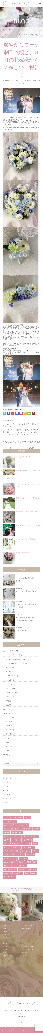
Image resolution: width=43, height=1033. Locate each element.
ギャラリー (6, 943)
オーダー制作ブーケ (28, 80)
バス (11, 851)
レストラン (7, 858)
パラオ (8, 726)
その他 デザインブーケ (24, 553)
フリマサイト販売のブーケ (14, 659)
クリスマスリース (21, 630)
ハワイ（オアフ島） (12, 692)
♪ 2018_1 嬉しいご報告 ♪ (23, 457)
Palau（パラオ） (11, 676)
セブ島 (8, 684)
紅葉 (34, 869)
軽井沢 (8, 746)
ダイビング (9, 688)
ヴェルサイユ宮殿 (9, 862)
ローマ (15, 858)
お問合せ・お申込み (27, 928)
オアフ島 (36, 829)
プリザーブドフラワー (17, 855)
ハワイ (6, 851)
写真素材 (5, 713)
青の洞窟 (33, 873)
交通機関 (28, 862)
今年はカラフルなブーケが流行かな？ (28, 512)
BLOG (24, 943)
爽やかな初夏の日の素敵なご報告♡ (31, 443)
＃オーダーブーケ (9, 877)
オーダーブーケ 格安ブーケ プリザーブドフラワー (22, 430)
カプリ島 (6, 840)
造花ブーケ (18, 873)
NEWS (4, 928)
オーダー (6, 832)
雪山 (7, 705)
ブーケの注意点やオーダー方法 (16, 663)
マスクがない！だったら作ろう (12, 443)
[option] (12, 907)
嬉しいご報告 (10, 667)
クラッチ (5, 786)
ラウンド (5, 790)
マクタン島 (30, 855)
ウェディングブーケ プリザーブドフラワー (17, 829)
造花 (11, 873)
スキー (28, 843)
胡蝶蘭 (6, 873)
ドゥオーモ (16, 847)
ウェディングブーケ (16, 80)
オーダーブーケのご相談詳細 (25, 539)
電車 (26, 873)
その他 (5, 802)
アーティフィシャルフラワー (13, 818)
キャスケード (7, 782)
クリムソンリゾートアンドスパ (14, 843)
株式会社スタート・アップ (12, 866)
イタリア (9, 680)
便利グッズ (6, 709)
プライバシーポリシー (9, 937)
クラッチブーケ (27, 840)
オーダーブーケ (17, 832)
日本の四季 (9, 734)
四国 (34, 862)
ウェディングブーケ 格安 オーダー (16, 825)
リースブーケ (7, 798)
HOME (4, 926)
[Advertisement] (20, 978)
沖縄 (7, 701)
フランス (9, 697)
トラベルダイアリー (9, 672)
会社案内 (5, 934)
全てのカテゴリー (8, 778)
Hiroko (12, 420)
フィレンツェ (26, 851)
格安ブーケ (22, 869)
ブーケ (6, 855)
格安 (24, 866)
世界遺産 (20, 862)
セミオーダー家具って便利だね (26, 591)
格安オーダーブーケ (10, 869)
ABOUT (5, 931)
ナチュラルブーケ (28, 847)
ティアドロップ (8, 794)
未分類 (22, 83)
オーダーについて (27, 926)
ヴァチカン (23, 858)
